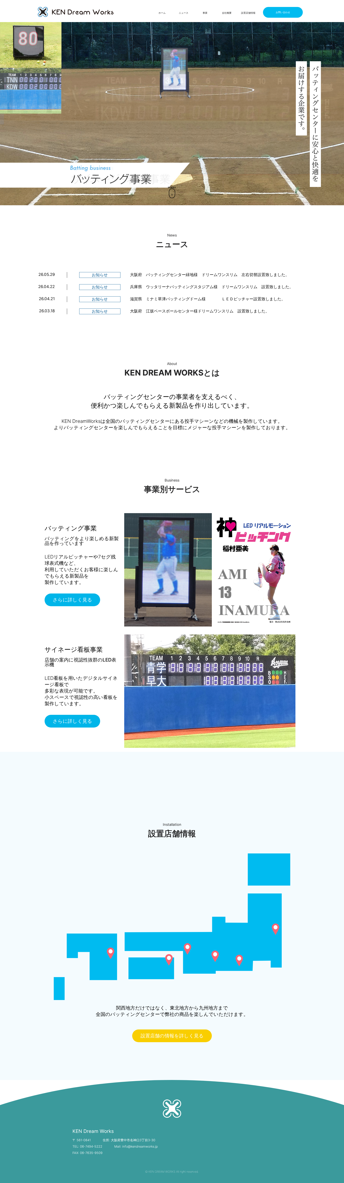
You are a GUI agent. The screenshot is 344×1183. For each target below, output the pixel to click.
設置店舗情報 (248, 12)
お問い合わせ (283, 12)
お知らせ (100, 274)
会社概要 (227, 12)
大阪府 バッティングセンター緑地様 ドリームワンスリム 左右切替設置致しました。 (209, 274)
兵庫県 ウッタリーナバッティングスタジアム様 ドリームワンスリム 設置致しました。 (211, 286)
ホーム (162, 12)
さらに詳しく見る (72, 600)
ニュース (183, 12)
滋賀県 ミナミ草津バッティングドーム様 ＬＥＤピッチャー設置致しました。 (207, 299)
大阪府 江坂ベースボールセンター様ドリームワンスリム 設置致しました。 (199, 311)
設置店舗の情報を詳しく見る (172, 1036)
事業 (205, 12)
